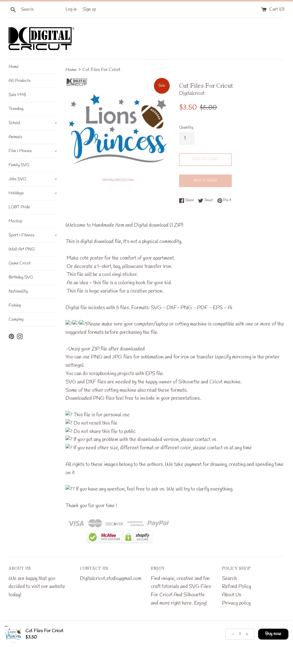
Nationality (18, 291)
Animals (15, 137)
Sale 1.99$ (17, 95)
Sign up (89, 9)
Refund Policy (236, 586)
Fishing (15, 305)
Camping (16, 319)
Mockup (15, 221)
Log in (71, 9)
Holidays (33, 193)
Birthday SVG (21, 277)
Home (14, 67)
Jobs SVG (33, 179)
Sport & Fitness (33, 235)
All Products (20, 81)
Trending (16, 109)
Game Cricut (20, 263)
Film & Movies (33, 151)
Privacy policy (236, 603)
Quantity (186, 127)
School (33, 123)
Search (229, 578)
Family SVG (19, 165)
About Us (231, 594)
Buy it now (205, 180)
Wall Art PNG (22, 249)
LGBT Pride (19, 207)
